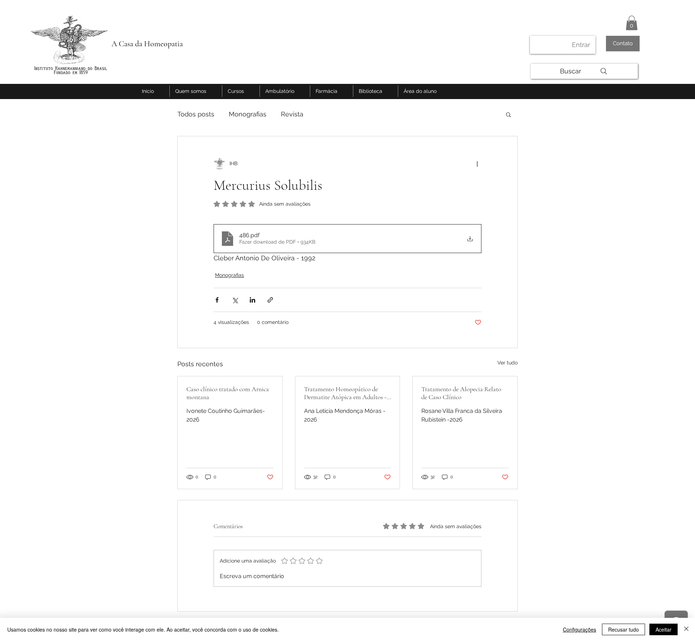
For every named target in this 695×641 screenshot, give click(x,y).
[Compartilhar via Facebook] (217, 299)
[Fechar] (686, 629)
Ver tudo (507, 363)
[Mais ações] (477, 163)
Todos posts (195, 114)
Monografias (247, 114)
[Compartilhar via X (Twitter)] (234, 299)
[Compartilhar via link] (270, 299)
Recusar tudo (623, 629)
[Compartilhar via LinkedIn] (252, 299)
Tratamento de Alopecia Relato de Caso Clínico (461, 393)
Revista (292, 114)
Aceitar (663, 629)
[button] (632, 23)
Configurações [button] (579, 629)
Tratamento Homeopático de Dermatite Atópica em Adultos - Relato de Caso (345, 393)
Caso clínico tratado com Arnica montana (227, 393)
